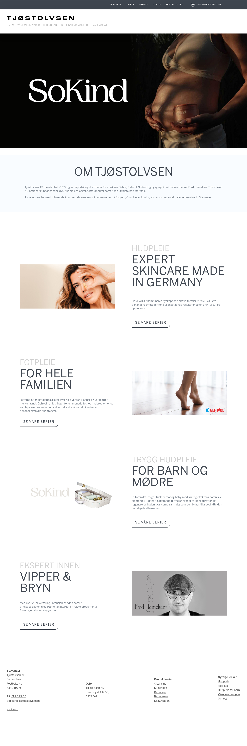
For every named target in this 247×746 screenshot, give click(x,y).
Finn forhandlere (77, 25)
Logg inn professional (208, 5)
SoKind (157, 5)
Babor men (161, 696)
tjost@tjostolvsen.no (27, 701)
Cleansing (160, 684)
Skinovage (160, 688)
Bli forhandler (53, 25)
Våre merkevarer (28, 25)
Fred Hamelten (174, 5)
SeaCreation (162, 701)
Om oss (222, 699)
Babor (131, 5)
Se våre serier (150, 322)
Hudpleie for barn (229, 690)
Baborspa (160, 692)
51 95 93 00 (18, 696)
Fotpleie (223, 686)
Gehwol (143, 5)
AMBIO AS (152, 741)
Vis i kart (12, 709)
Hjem (11, 25)
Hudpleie (223, 681)
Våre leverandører (229, 694)
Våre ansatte (101, 25)
